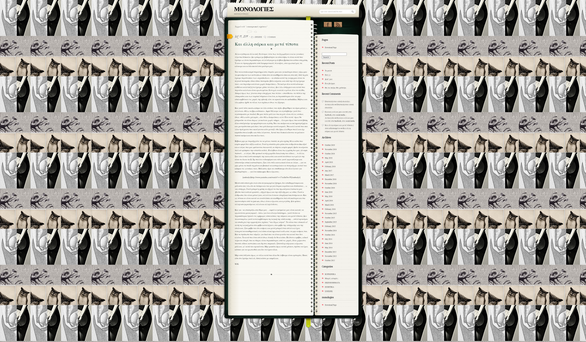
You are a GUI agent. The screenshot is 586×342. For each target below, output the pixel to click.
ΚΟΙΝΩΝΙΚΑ (330, 274)
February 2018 (330, 166)
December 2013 (330, 251)
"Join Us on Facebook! (328, 23)
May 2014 (328, 247)
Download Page (330, 47)
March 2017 (329, 175)
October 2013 (330, 260)
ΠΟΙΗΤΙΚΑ (329, 287)
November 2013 (331, 256)
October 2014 (330, 234)
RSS (338, 23)
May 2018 (328, 158)
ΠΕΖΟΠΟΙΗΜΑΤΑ (332, 282)
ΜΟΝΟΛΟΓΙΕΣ (253, 9)
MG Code (355, 321)
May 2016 (328, 196)
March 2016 (329, 204)
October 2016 (330, 187)
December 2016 (330, 179)
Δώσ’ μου (329, 79)
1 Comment (271, 37)
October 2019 (330, 145)
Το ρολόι (328, 70)
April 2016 (329, 200)
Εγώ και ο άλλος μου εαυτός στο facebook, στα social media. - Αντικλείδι (338, 114)
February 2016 (330, 209)
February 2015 (330, 226)
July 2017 (328, 170)
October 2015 (330, 217)
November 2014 (331, 230)
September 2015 (331, 222)
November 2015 (331, 213)
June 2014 (328, 243)
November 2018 (331, 149)
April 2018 (329, 162)
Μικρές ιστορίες (331, 278)
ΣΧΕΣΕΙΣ (258, 37)
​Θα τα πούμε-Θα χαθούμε (335, 87)
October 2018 (330, 153)
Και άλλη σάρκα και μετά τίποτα (266, 44)
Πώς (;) (327, 75)
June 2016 (328, 192)
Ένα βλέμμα (330, 83)
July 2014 (328, 239)
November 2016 (331, 183)
